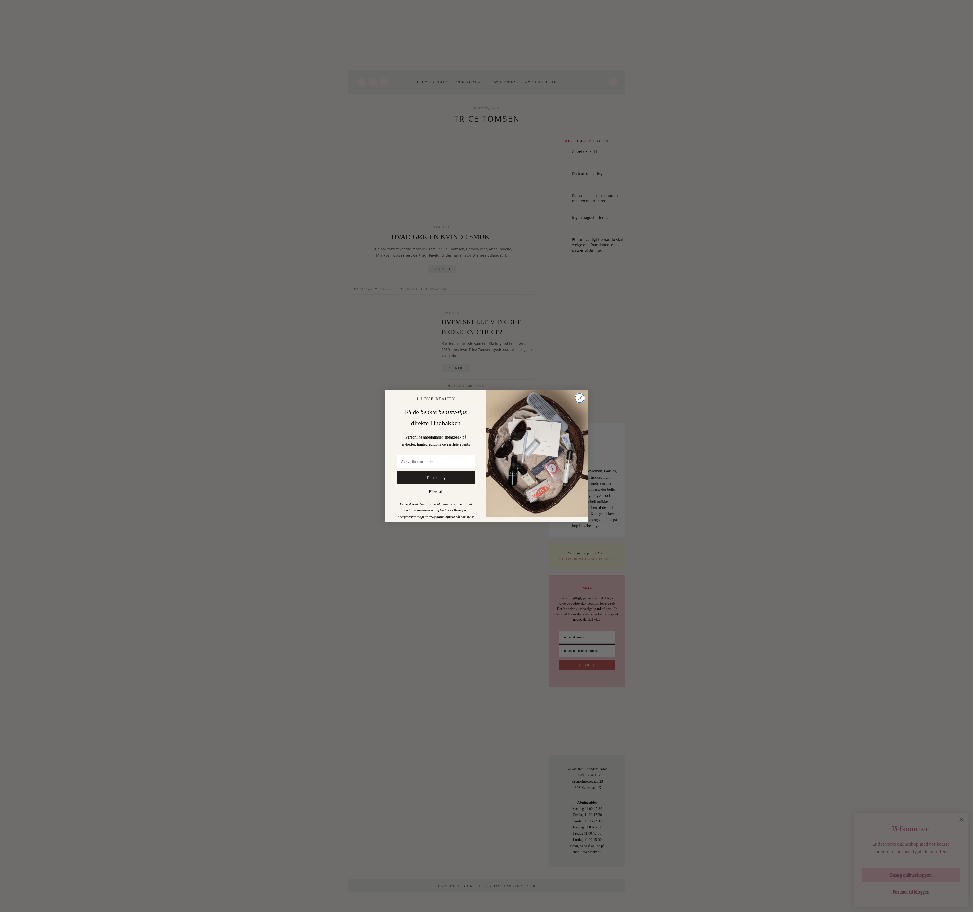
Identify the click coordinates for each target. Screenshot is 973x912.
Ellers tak (436, 492)
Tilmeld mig (435, 477)
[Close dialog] (579, 398)
